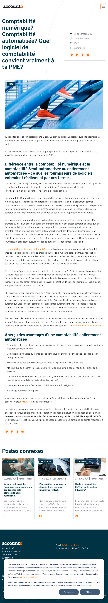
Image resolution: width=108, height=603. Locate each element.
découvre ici (26, 402)
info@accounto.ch (70, 545)
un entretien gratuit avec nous (87, 325)
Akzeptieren (69, 592)
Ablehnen (90, 592)
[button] (103, 6)
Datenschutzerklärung (28, 577)
